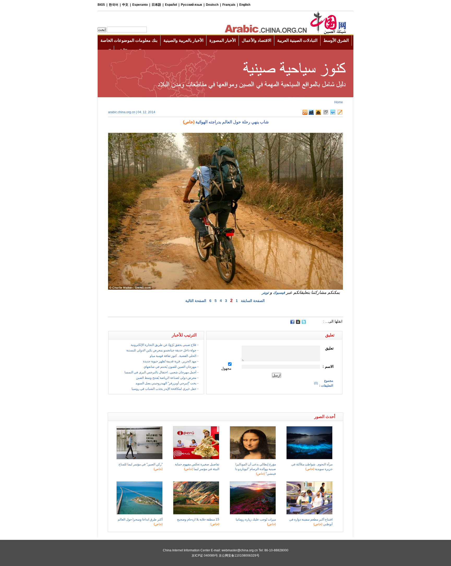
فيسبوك (279, 292)
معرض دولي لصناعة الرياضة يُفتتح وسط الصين (166, 378)
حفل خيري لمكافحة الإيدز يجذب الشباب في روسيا (164, 389)
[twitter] (304, 323)
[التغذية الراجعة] (311, 114)
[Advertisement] (166, 403)
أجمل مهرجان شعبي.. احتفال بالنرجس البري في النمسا (160, 372)
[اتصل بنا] (339, 114)
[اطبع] (318, 114)
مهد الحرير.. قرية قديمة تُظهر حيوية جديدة (169, 361)
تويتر (265, 292)
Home (338, 102)
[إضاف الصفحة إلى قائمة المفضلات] (325, 114)
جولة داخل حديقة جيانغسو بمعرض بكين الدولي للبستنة (161, 350)
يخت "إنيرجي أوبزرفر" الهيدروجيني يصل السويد (165, 383)
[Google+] (298, 323)
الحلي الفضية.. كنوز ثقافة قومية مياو (173, 356)
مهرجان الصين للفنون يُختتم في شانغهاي (170, 367)
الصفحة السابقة (253, 301)
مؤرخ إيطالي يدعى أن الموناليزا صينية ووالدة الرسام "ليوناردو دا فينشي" (255, 469)
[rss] (304, 114)
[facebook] (292, 322)
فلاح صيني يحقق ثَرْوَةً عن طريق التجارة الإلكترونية (163, 345)
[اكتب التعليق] (332, 114)
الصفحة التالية (195, 301)
